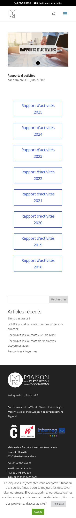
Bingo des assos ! (19, 318)
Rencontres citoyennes (22, 351)
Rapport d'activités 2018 (38, 264)
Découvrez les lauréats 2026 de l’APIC (32, 335)
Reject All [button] (59, 503)
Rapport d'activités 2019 (38, 241)
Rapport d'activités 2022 (38, 175)
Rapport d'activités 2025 (38, 109)
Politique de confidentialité (23, 395)
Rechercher (58, 299)
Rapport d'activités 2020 (38, 219)
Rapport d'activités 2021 (38, 197)
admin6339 (20, 80)
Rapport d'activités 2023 (38, 153)
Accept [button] (38, 511)
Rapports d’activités (21, 75)
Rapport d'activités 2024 (38, 131)
